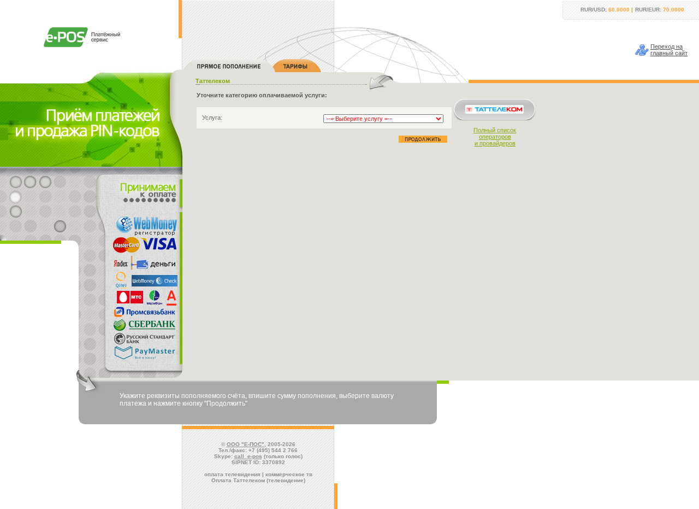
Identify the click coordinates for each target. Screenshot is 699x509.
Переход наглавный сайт (669, 49)
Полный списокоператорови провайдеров (494, 137)
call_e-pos (248, 456)
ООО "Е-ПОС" (245, 444)
